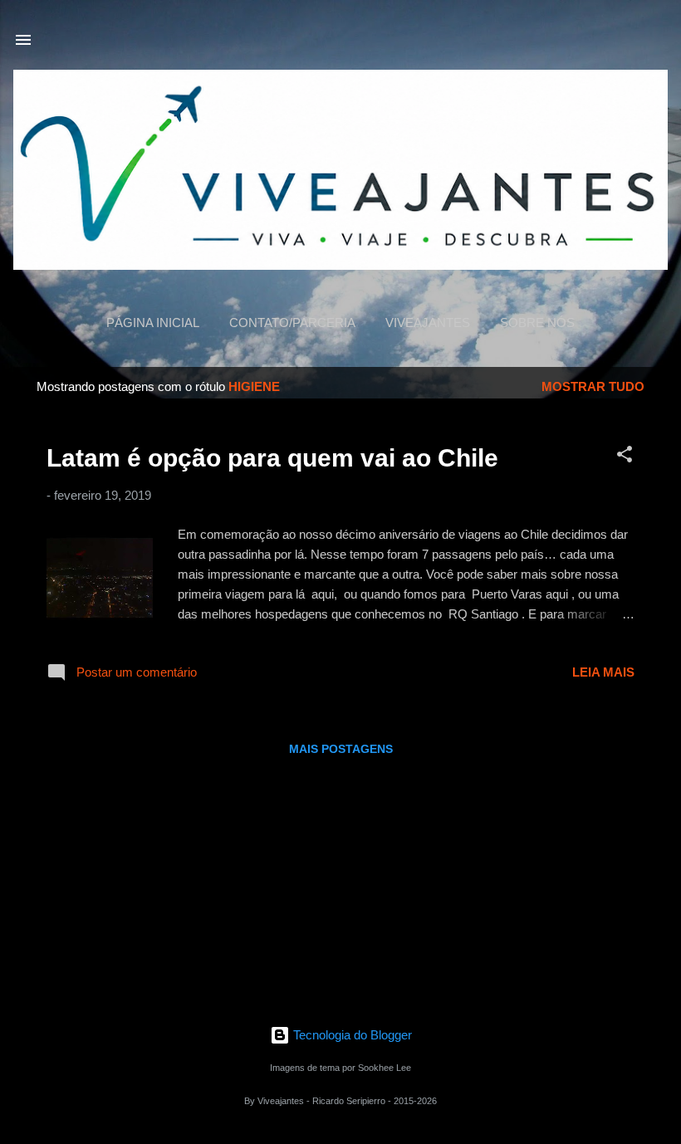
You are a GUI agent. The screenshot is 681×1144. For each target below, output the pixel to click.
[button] (624, 457)
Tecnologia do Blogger (351, 1035)
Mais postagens (341, 748)
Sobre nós (537, 322)
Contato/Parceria (292, 322)
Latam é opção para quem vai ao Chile (272, 458)
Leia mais (603, 672)
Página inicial (152, 322)
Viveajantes (427, 322)
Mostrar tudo (592, 386)
